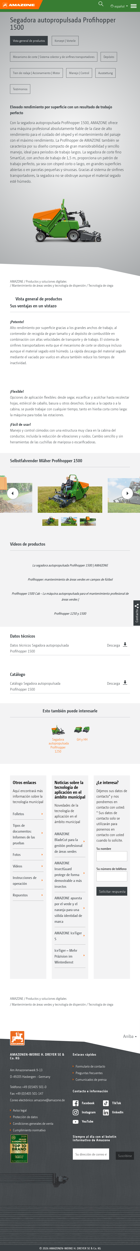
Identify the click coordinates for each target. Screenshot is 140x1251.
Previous (13, 493)
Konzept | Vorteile (65, 40)
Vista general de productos (29, 40)
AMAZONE (16, 281)
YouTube (87, 1121)
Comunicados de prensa (91, 1079)
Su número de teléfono (111, 868)
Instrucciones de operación (24, 880)
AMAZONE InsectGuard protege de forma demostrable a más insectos (68, 874)
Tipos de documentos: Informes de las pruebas (24, 834)
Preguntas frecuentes (89, 1072)
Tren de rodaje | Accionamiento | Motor (36, 72)
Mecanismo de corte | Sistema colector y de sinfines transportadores (53, 56)
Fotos (17, 854)
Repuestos (20, 895)
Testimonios (20, 88)
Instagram (88, 1112)
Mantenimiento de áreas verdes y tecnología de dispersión (49, 285)
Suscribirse (125, 1155)
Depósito (109, 56)
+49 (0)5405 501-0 (34, 1086)
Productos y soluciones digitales (46, 281)
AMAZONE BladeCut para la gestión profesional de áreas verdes (68, 842)
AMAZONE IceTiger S (68, 936)
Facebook (87, 1102)
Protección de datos (25, 1116)
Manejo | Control (79, 72)
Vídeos (17, 866)
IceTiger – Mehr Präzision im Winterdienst (66, 956)
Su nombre (103, 848)
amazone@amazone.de (49, 1099)
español (119, 6)
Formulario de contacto (90, 1066)
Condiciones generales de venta (33, 1123)
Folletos (18, 814)
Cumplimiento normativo (29, 1130)
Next (127, 493)
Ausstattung (105, 72)
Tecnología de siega (100, 285)
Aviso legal (20, 1110)
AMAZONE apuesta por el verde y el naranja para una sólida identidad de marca (68, 909)
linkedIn (117, 1112)
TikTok (116, 1102)
